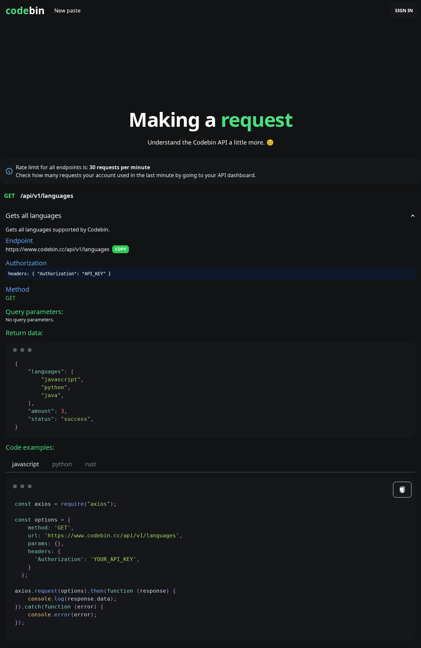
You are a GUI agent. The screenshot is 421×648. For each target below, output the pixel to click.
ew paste (67, 10)
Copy (120, 249)
